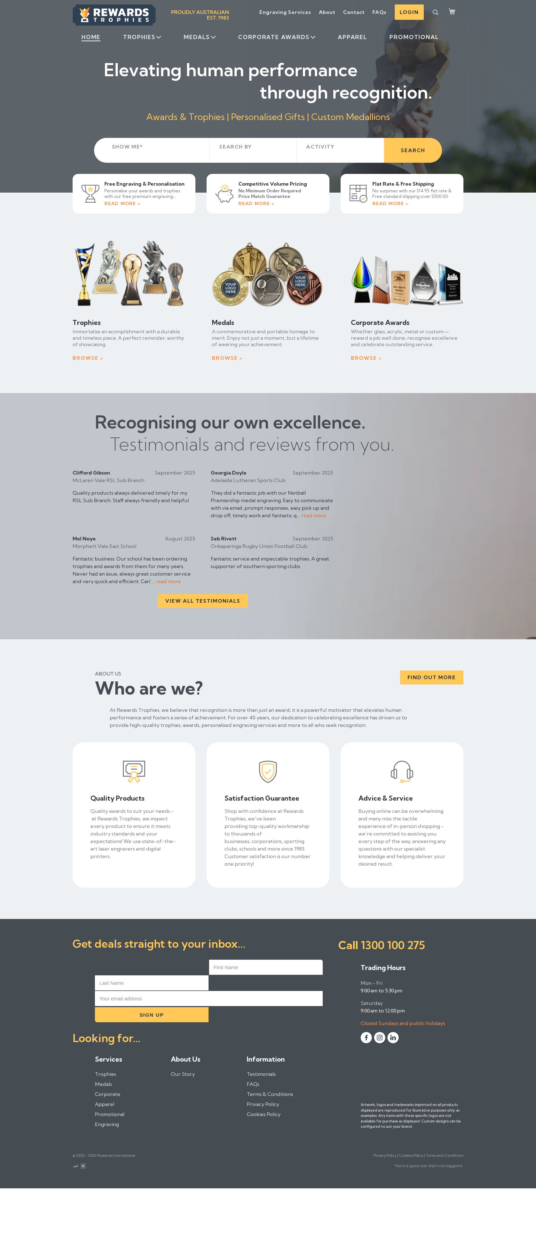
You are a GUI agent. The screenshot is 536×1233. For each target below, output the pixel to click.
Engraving (107, 1124)
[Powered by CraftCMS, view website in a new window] (83, 1166)
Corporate (107, 1094)
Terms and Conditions (444, 1155)
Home (91, 36)
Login (409, 12)
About (327, 12)
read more (313, 515)
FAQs (379, 12)
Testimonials (261, 1074)
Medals (197, 36)
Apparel (352, 36)
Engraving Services (285, 12)
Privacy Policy (263, 1104)
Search (413, 150)
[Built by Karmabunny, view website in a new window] (75, 1167)
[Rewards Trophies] (114, 15)
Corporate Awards (273, 36)
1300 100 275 (393, 945)
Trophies (139, 36)
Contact (354, 12)
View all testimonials (202, 601)
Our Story (183, 1074)
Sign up (152, 1015)
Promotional (414, 36)
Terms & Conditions (270, 1094)
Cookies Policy (264, 1114)
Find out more (432, 677)
